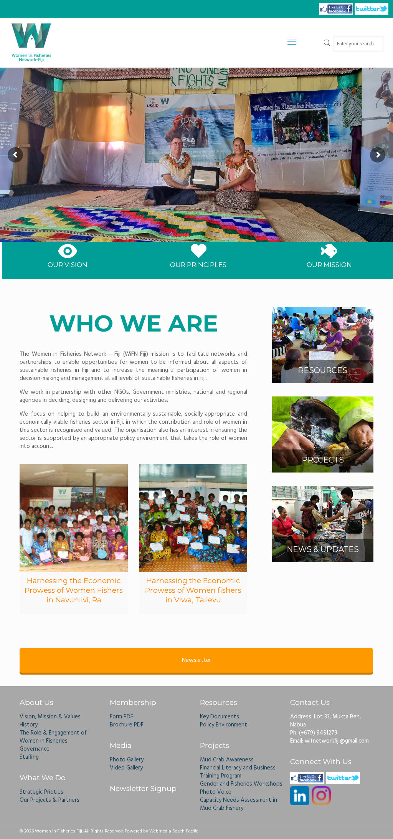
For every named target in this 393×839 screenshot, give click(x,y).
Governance (35, 749)
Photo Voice (215, 792)
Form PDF (121, 716)
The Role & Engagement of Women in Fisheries (53, 737)
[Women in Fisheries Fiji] (31, 43)
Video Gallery (126, 768)
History (29, 725)
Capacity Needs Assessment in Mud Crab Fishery (238, 804)
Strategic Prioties (41, 792)
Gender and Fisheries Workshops (241, 784)
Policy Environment (223, 725)
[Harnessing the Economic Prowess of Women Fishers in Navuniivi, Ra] (73, 518)
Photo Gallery (127, 759)
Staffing (29, 757)
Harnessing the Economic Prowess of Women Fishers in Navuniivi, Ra (74, 590)
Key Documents (219, 716)
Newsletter (196, 660)
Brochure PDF (127, 725)
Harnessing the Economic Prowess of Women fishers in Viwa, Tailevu (193, 590)
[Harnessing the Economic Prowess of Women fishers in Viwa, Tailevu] (193, 518)
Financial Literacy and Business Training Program (238, 772)
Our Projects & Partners (49, 800)
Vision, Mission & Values (50, 716)
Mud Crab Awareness (227, 759)
